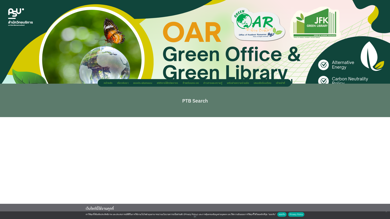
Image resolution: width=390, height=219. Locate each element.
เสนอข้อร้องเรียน (262, 82)
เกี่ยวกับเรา (123, 82)
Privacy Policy (296, 214)
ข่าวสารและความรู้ (212, 82)
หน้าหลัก (108, 82)
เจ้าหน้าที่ (280, 82)
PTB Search (195, 100)
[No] (386, 211)
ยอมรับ (282, 214)
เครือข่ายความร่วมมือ (238, 82)
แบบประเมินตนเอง (142, 82)
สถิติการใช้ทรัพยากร (167, 82)
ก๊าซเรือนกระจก (191, 82)
